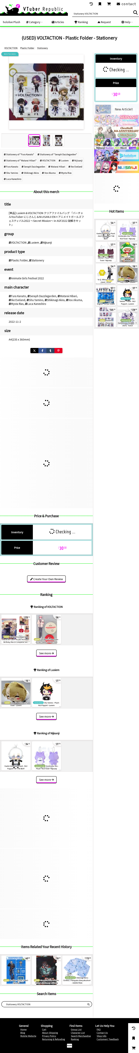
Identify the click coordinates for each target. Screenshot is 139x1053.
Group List (76, 1029)
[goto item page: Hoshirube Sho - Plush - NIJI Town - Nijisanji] (46, 755)
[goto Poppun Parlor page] (116, 125)
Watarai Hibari (58, 166)
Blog (22, 1032)
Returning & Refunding (53, 1039)
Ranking (82, 22)
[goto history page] (91, 4)
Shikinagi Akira (31, 172)
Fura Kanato (12, 166)
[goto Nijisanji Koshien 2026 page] (116, 148)
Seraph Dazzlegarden (34, 166)
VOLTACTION (48, 160)
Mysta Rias (66, 172)
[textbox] (43, 1004)
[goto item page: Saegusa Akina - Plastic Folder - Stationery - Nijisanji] (46, 970)
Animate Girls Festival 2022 (27, 278)
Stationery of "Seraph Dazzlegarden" (58, 154)
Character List (78, 1032)
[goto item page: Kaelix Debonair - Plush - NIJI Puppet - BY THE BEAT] (16, 755)
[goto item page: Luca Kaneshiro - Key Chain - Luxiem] (16, 692)
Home (23, 1029)
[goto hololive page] (116, 160)
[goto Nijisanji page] (116, 172)
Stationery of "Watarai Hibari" (21, 160)
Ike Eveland (76, 166)
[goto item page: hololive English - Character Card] (106, 317)
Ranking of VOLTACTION (48, 607)
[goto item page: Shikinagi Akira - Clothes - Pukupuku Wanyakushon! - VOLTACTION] (76, 970)
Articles (59, 22)
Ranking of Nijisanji (48, 733)
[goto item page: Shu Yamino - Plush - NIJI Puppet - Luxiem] (46, 692)
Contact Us (102, 1032)
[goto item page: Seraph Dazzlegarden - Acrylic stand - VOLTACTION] (46, 629)
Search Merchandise (81, 1036)
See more (45, 653)
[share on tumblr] (50, 350)
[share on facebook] (42, 350)
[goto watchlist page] (100, 4)
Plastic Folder (19, 260)
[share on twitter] (34, 350)
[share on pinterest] (58, 350)
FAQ (99, 1029)
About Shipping (50, 1032)
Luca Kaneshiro (13, 179)
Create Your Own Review (48, 579)
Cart (44, 1029)
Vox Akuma (50, 172)
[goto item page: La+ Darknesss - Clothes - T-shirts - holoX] (127, 317)
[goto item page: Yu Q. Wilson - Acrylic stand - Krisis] (106, 274)
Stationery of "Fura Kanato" (20, 154)
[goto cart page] (109, 4)
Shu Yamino (12, 172)
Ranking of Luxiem (48, 670)
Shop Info (101, 1036)
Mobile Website (28, 1036)
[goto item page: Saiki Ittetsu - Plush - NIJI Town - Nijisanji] (106, 252)
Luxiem (65, 160)
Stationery (37, 260)
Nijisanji (78, 160)
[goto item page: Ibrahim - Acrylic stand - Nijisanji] (16, 970)
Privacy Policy (49, 1036)
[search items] (135, 12)
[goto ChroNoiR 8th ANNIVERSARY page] (116, 137)
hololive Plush (11, 22)
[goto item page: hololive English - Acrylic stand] (106, 295)
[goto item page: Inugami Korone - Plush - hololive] (127, 252)
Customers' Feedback (108, 1039)
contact (128, 3)
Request (105, 22)
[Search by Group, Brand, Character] (88, 1004)
